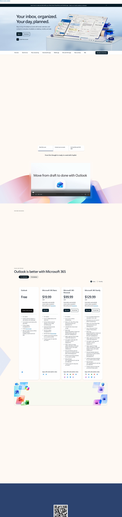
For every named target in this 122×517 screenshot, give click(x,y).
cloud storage (28, 321)
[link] (16, 53)
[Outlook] (43, 364)
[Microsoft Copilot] (65, 364)
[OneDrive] (46, 364)
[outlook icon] (22, 361)
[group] (29, 231)
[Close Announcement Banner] (106, 5)
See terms (53, 299)
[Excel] (70, 364)
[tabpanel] (60, 95)
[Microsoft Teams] (73, 366)
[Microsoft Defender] (70, 366)
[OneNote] (65, 366)
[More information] (47, 321)
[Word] (67, 364)
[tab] (18, 69)
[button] (20, 243)
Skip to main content (5, 0)
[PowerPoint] (73, 364)
